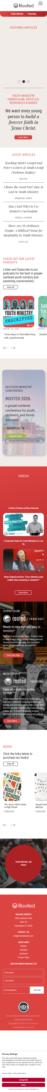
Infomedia (29, 1027)
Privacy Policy (23, 957)
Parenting (32, 14)
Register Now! (15, 436)
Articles (24, 946)
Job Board (23, 953)
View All (10, 287)
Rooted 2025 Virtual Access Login (24, 441)
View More (23, 592)
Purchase (9, 811)
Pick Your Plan (13, 655)
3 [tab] (28, 81)
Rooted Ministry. (31, 1023)
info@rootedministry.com (23, 936)
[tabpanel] (23, 55)
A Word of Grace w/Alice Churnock (24, 508)
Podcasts (23, 950)
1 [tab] (19, 81)
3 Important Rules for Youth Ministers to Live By (23, 542)
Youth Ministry (17, 14)
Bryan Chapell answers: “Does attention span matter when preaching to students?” (23, 578)
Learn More (23, 137)
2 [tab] (23, 81)
